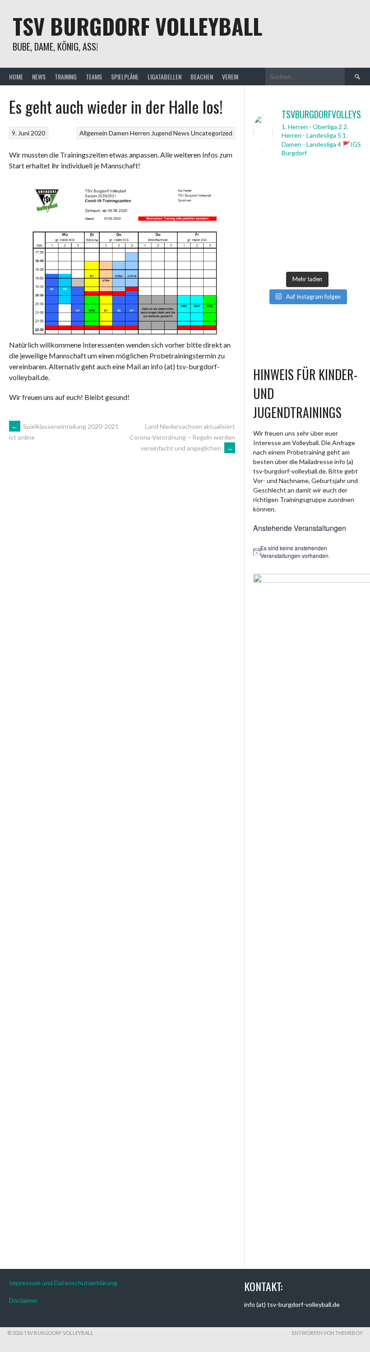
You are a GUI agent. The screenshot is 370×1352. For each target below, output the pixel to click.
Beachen (201, 76)
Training (66, 76)
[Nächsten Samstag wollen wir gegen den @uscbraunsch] (335, 249)
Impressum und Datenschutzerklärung (63, 1283)
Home (16, 76)
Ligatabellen (164, 76)
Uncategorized (211, 133)
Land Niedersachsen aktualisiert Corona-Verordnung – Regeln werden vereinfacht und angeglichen (182, 437)
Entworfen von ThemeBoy (327, 1333)
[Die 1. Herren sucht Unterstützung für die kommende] (335, 182)
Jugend (161, 133)
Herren (140, 133)
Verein (230, 76)
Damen (119, 133)
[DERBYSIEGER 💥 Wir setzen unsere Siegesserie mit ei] (279, 249)
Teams (94, 76)
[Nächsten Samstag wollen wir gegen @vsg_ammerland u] (335, 216)
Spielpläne (125, 76)
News (39, 76)
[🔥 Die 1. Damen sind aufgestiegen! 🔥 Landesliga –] (279, 182)
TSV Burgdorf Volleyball (137, 26)
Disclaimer (23, 1300)
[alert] (307, 551)
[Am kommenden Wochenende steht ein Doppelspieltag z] (279, 216)
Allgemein (93, 133)
